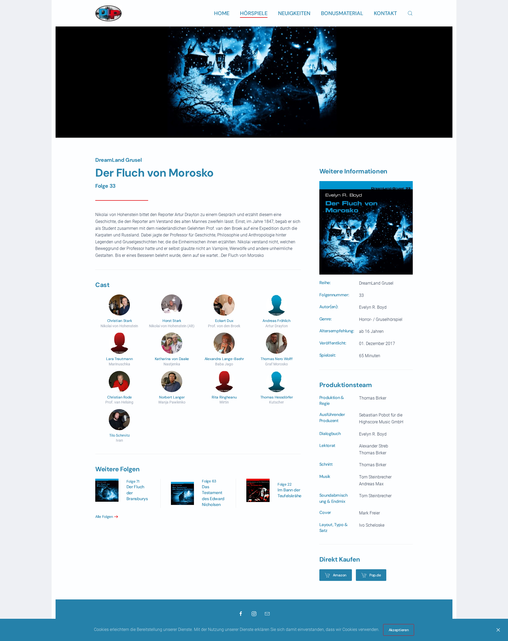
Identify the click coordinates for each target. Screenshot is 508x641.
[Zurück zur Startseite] (108, 13)
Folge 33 (105, 185)
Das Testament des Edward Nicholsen (213, 495)
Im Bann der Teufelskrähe (289, 493)
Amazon (339, 575)
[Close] (498, 630)
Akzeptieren (399, 629)
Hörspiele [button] (253, 13)
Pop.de (375, 575)
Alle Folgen (104, 516)
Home (221, 13)
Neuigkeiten (294, 13)
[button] (410, 13)
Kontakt (385, 13)
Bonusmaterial (342, 13)
